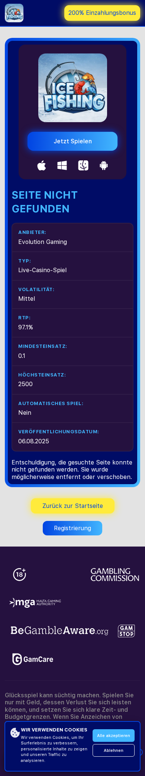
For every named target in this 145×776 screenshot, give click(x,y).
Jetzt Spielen (73, 141)
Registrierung (72, 528)
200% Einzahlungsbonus (102, 12)
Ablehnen (113, 750)
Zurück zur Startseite (72, 505)
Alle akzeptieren (113, 735)
